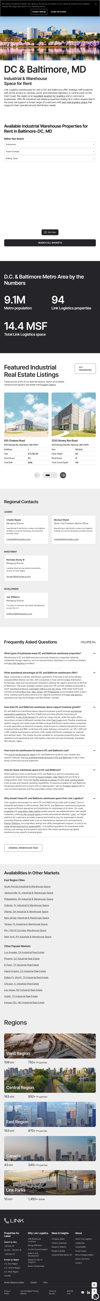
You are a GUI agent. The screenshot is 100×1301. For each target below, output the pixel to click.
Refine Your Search (14, 138)
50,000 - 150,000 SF (13, 1250)
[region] (50, 8)
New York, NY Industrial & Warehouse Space (27, 936)
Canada (7, 1275)
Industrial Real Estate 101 (62, 1255)
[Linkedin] (88, 1292)
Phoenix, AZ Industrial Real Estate (22, 958)
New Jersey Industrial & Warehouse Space (26, 917)
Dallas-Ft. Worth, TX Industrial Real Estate (26, 977)
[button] (37, 475)
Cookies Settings (39, 12)
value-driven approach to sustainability (22, 826)
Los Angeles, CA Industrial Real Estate (24, 952)
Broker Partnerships (36, 1266)
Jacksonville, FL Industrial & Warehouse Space (28, 892)
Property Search (48, 384)
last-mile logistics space (74, 102)
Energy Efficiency (35, 1245)
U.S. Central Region (12, 1268)
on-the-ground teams (30, 814)
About (78, 1233)
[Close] (96, 4)
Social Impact (80, 1251)
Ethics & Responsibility (84, 1255)
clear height (58, 777)
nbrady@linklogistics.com (18, 576)
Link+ (73, 814)
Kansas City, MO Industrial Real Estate (24, 1002)
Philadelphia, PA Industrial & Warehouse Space (28, 899)
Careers (78, 1263)
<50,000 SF (9, 1246)
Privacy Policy (7, 1292)
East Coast (57, 720)
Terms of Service (52, 1292)
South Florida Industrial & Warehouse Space (27, 886)
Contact (33, 1282)
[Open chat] (95, 1296)
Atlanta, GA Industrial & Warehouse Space (26, 911)
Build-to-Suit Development (33, 1254)
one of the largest (26, 717)
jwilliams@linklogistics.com (19, 613)
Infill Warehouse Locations (34, 1240)
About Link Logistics (83, 1239)
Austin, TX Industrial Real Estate (21, 996)
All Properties (85, 368)
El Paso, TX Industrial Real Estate (21, 965)
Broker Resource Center (14, 1282)
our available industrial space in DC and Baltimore (48, 757)
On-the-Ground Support (38, 1249)
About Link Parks (82, 1259)
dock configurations (74, 780)
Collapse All (88, 642)
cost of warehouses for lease (21, 754)
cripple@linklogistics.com (18, 539)
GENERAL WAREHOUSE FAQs (23, 848)
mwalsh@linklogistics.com (66, 539)
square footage (44, 777)
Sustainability (80, 1247)
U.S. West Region (11, 1272)
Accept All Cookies (58, 12)
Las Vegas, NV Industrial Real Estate (23, 990)
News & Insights (60, 1233)
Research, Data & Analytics (35, 1261)
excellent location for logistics (49, 96)
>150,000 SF (9, 1254)
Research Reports (59, 1247)
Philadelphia (53, 691)
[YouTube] (82, 1292)
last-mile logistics (16, 663)
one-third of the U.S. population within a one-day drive (35, 688)
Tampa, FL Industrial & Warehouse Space (26, 924)
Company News (58, 1239)
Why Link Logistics (38, 1233)
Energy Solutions (12, 823)
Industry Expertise (59, 1243)
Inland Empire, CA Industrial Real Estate (25, 971)
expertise (8, 811)
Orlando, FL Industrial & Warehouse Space (26, 905)
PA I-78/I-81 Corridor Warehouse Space (25, 930)
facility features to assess (45, 780)
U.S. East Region (11, 1264)
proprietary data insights (29, 811)
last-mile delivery (74, 694)
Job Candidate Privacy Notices (29, 1292)
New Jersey (37, 691)
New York (26, 691)
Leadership (79, 1243)
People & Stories (58, 1251)
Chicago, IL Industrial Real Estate (21, 983)
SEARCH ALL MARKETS (50, 242)
